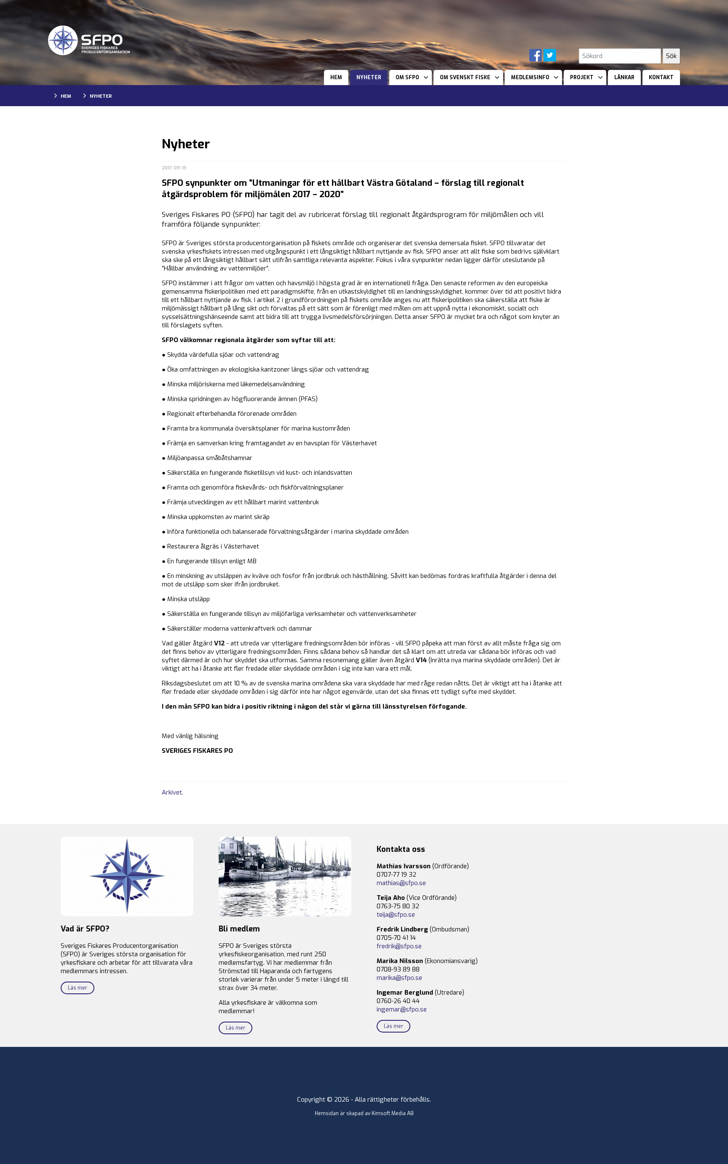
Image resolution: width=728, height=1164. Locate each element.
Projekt (582, 77)
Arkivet (172, 792)
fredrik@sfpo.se (399, 946)
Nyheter (368, 77)
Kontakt (661, 77)
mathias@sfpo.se (401, 883)
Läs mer (77, 988)
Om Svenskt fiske (465, 77)
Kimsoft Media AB (393, 1113)
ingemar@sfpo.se (402, 1009)
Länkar (624, 77)
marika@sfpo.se (399, 978)
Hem (336, 77)
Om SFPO (407, 77)
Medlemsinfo (530, 77)
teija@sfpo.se (396, 914)
